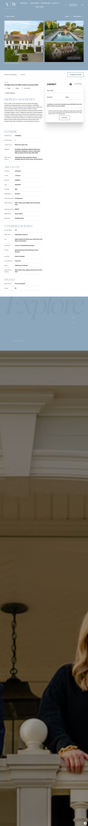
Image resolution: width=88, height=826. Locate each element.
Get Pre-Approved (10, 93)
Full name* (50, 97)
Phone (67, 97)
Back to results (10, 16)
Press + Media (40, 7)
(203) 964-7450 (73, 5)
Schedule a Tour (75, 74)
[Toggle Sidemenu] (82, 5)
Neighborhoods (45, 3)
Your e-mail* (50, 90)
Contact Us (55, 3)
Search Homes (34, 3)
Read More (7, 125)
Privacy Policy (62, 113)
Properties (23, 3)
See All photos (74, 58)
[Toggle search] (66, 5)
